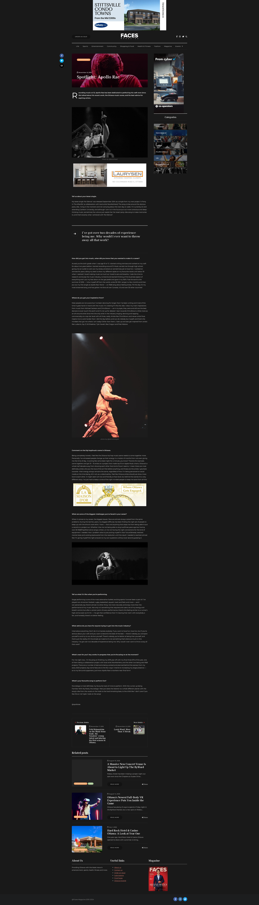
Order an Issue (119, 873)
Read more (114, 784)
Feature (92, 849)
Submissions (119, 875)
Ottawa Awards (120, 881)
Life (77, 46)
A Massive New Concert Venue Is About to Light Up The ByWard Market (126, 767)
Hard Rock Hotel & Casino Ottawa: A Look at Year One (123, 832)
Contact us (118, 870)
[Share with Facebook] (62, 56)
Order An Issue (81, 36)
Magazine (168, 46)
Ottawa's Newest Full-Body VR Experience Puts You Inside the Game (125, 800)
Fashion (157, 46)
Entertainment (97, 46)
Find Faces (118, 878)
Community (112, 46)
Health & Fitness (144, 46)
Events (178, 46)
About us (117, 867)
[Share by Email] (62, 66)
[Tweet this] (62, 61)
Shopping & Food (127, 46)
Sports (85, 46)
